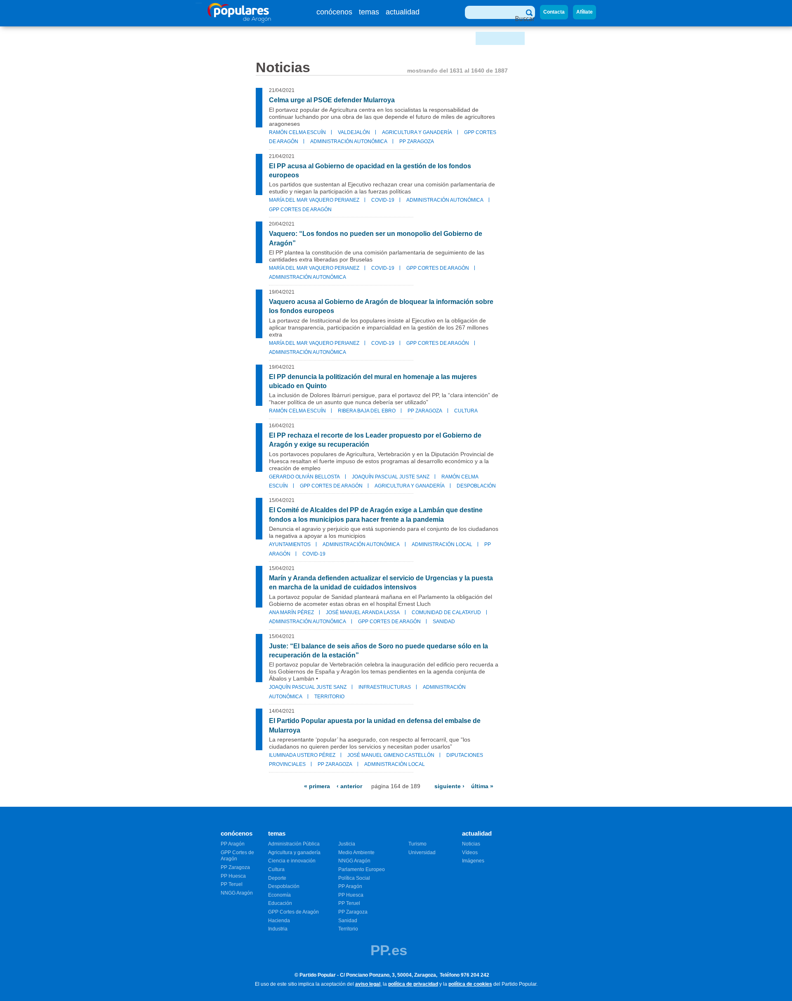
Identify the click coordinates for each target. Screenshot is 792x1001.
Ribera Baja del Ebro (367, 411)
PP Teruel (232, 884)
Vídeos (470, 852)
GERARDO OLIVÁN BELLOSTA (304, 477)
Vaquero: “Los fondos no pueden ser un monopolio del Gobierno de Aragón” (375, 238)
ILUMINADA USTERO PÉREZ (302, 755)
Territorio (329, 697)
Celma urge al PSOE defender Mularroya (332, 100)
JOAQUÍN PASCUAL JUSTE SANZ (390, 477)
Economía (279, 895)
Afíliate (584, 12)
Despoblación (476, 486)
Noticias (471, 844)
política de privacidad (413, 984)
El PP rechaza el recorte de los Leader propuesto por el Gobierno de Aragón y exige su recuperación (375, 440)
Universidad (422, 852)
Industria (278, 929)
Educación (280, 903)
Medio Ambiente (356, 852)
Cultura (466, 411)
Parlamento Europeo (361, 869)
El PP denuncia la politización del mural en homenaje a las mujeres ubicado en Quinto (373, 381)
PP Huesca (233, 876)
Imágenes (473, 861)
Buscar (525, 19)
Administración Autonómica (348, 141)
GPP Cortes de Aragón (300, 209)
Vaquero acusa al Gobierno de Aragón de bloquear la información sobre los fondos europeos (381, 306)
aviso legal (367, 984)
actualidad (403, 12)
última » (482, 786)
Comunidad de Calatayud (446, 612)
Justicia (346, 844)
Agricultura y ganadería (417, 132)
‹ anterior (349, 786)
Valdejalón (354, 132)
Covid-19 (382, 200)
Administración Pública (294, 844)
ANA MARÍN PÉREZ (291, 612)
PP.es (388, 950)
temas (369, 12)
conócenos (334, 12)
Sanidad (444, 621)
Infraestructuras (384, 687)
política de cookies (470, 984)
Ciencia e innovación (292, 861)
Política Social (354, 878)
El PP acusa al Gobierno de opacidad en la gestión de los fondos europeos (370, 171)
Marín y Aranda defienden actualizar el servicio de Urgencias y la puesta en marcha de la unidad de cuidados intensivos (381, 583)
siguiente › (449, 786)
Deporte (277, 878)
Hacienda (279, 920)
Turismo (417, 844)
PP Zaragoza (416, 141)
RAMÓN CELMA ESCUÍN (297, 132)
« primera (317, 786)
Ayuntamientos (290, 544)
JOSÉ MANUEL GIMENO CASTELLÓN (390, 755)
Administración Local (442, 544)
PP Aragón (233, 844)
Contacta (554, 12)
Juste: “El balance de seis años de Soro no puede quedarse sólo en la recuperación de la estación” (378, 651)
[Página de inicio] (239, 20)
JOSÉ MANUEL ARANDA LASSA (363, 612)
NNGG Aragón (237, 893)
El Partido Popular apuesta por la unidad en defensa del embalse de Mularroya (375, 725)
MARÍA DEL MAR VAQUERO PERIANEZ (314, 200)
